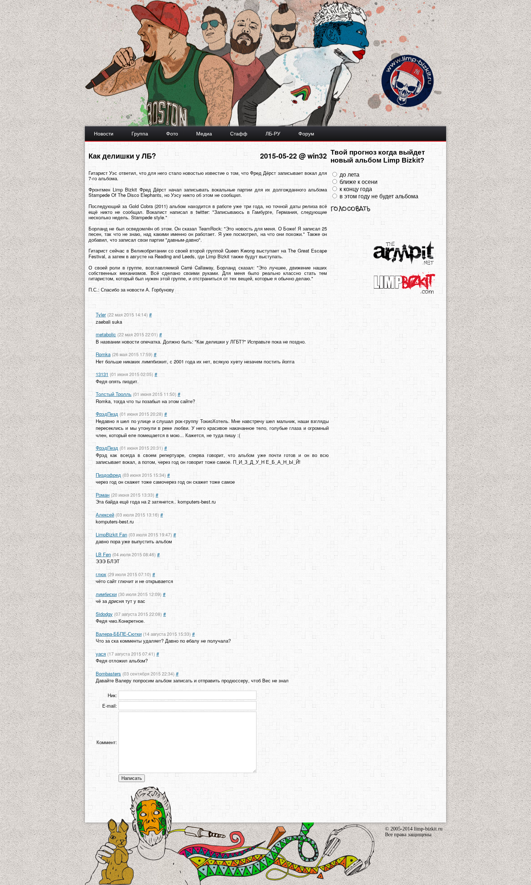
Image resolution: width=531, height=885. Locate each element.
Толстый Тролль (113, 393)
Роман (102, 494)
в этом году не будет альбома (379, 196)
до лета (349, 175)
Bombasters (108, 673)
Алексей (105, 514)
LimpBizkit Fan (111, 534)
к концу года (356, 189)
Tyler (101, 314)
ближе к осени (358, 182)
